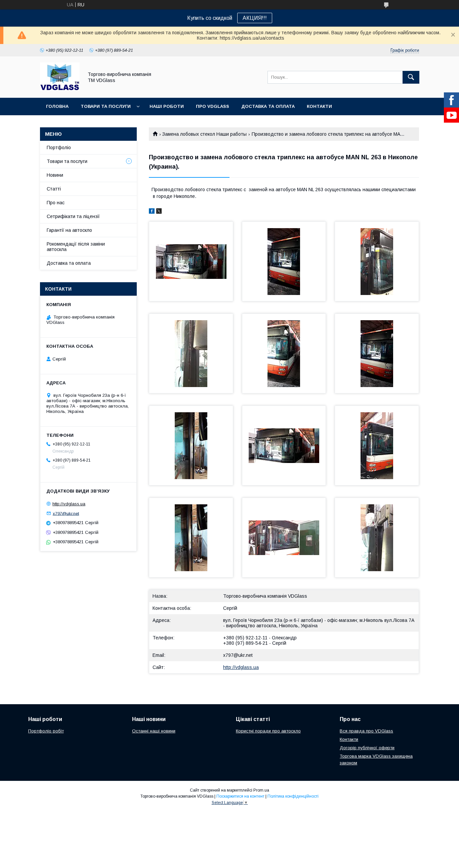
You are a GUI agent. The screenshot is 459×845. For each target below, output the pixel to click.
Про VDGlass (212, 106)
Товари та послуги (106, 106)
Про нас (56, 202)
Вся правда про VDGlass (366, 730)
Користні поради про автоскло (268, 730)
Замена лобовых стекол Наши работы (204, 134)
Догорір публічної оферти (367, 747)
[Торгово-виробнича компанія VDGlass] (60, 89)
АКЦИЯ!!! (255, 18)
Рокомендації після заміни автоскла (76, 246)
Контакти (319, 106)
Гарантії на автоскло (69, 230)
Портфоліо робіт (46, 730)
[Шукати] (411, 77)
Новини (55, 175)
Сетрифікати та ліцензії (73, 216)
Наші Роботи (167, 106)
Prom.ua (261, 790)
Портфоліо (59, 147)
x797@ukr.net (238, 655)
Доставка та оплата (268, 106)
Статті (54, 189)
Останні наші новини (153, 730)
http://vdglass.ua (241, 667)
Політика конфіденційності (293, 796)
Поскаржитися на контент (240, 796)
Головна (57, 106)
